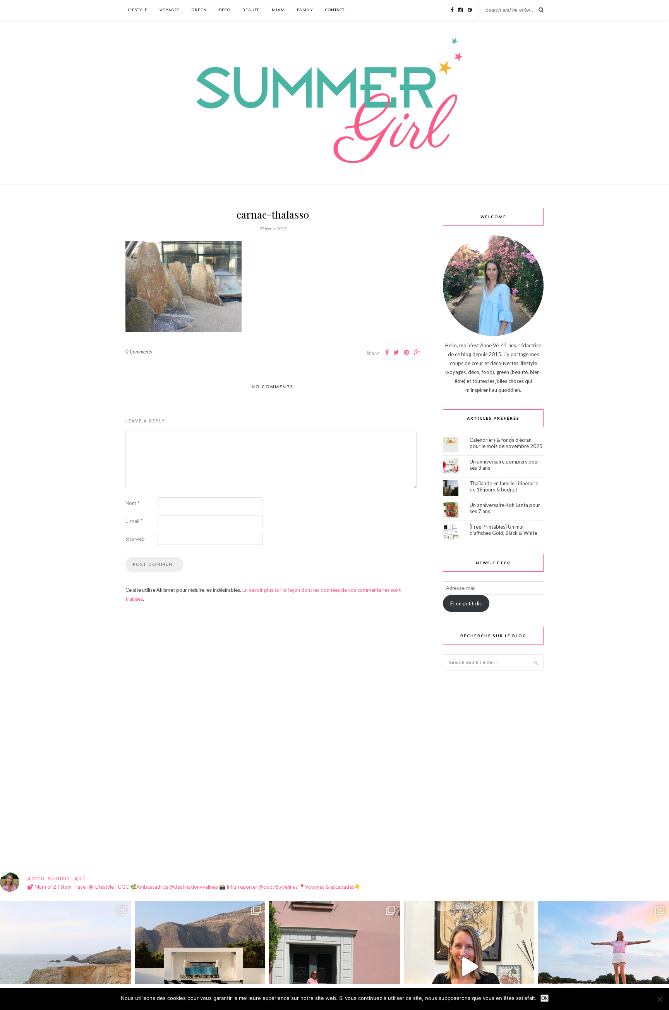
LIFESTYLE (136, 9)
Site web (135, 539)
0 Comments (138, 351)
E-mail (133, 521)
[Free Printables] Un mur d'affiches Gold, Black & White (503, 530)
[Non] (659, 999)
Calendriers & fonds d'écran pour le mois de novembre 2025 (506, 443)
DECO (224, 9)
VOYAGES (170, 9)
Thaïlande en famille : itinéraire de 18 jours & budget (504, 486)
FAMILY (305, 9)
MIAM (278, 9)
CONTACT (335, 9)
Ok (544, 998)
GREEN (199, 9)
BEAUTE (251, 9)
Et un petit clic (466, 603)
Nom (132, 503)
